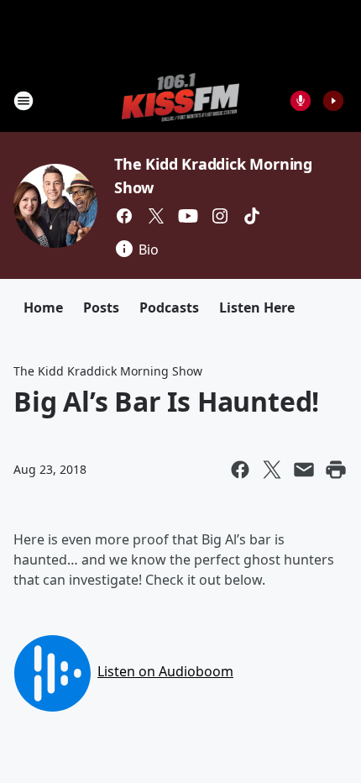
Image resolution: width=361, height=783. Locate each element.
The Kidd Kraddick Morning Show (107, 371)
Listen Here (257, 307)
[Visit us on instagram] (220, 216)
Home (43, 307)
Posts (101, 307)
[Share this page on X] (272, 469)
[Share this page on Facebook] (240, 469)
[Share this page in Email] (304, 469)
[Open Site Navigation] (23, 101)
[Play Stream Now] (333, 101)
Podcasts (169, 307)
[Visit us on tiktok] (252, 216)
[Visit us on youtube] (188, 216)
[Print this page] (336, 469)
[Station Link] (181, 100)
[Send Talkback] (300, 101)
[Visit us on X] (156, 216)
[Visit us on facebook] (124, 216)
